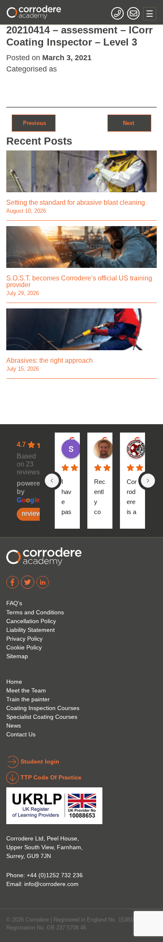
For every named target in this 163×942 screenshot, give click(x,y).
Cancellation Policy (31, 621)
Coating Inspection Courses (42, 708)
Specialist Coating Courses (41, 716)
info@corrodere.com (51, 884)
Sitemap (17, 656)
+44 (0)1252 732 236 (55, 875)
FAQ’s (14, 603)
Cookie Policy (24, 647)
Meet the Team (26, 690)
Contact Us (21, 734)
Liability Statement (30, 629)
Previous (33, 123)
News (13, 725)
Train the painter (28, 699)
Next (129, 123)
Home (14, 681)
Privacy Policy (24, 638)
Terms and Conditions (35, 612)
